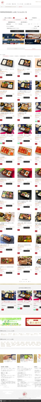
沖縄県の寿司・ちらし (22, 333)
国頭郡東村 (12, 343)
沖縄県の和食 (10, 333)
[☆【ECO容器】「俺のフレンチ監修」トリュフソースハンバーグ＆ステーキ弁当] (7, 129)
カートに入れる (26, 73)
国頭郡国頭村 (2, 343)
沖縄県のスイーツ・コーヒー (34, 334)
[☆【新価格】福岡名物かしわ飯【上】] (7, 107)
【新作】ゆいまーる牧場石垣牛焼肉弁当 (7, 268)
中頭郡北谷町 (8, 345)
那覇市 (30, 345)
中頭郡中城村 (13, 345)
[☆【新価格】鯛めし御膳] (25, 107)
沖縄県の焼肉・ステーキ (29, 333)
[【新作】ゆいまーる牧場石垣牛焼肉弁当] (7, 261)
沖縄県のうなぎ (15, 333)
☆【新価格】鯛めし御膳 (22, 113)
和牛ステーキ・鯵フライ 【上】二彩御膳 (7, 70)
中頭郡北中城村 (3, 345)
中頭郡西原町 (18, 345)
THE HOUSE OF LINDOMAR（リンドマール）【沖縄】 (24, 94)
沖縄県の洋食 (36, 333)
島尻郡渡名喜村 (14, 344)
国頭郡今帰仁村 (8, 343)
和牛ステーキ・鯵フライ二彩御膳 (24, 69)
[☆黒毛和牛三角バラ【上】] (25, 173)
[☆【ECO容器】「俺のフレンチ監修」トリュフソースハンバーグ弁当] (25, 129)
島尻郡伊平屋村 (33, 343)
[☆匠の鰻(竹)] (25, 151)
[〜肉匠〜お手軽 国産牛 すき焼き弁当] (25, 217)
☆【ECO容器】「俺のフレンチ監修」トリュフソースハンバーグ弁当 (24, 136)
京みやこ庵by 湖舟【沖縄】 (21, 268)
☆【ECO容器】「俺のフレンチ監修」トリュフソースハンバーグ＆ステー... (7, 136)
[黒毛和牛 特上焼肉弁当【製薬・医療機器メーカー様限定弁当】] (25, 195)
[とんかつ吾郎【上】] (7, 85)
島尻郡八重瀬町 (30, 344)
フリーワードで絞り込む (10, 26)
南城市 (33, 345)
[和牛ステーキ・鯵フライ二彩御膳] (25, 63)
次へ (29, 281)
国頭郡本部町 (17, 343)
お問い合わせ (21, 400)
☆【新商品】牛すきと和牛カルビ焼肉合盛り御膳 (7, 224)
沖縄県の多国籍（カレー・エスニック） (6, 334)
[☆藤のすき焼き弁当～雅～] (7, 239)
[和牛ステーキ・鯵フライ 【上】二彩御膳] (7, 63)
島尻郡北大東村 (39, 343)
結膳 (2, 2)
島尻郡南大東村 (25, 344)
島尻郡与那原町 (36, 344)
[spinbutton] (4, 75)
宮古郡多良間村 (38, 345)
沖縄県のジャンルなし (4, 333)
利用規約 (25, 400)
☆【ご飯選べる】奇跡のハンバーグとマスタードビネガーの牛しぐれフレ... (24, 92)
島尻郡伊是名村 (28, 343)
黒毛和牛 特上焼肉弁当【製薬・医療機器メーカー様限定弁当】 (24, 202)
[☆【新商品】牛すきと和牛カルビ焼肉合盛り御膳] (7, 217)
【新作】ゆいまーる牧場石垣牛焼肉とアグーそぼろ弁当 (24, 246)
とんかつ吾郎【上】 (3, 91)
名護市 (27, 345)
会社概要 (10, 400)
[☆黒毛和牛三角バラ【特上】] (7, 173)
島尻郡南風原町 (19, 344)
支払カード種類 (36, 26)
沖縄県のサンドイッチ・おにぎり (24, 334)
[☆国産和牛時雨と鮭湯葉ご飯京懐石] (25, 261)
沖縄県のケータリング (16, 334)
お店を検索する (17, 31)
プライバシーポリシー (15, 400)
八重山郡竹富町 (3, 346)
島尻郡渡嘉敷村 (8, 344)
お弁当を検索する (32, 31)
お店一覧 (16, 48)
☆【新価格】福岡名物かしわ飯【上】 (7, 113)
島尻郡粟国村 (22, 343)
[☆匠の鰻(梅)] (7, 151)
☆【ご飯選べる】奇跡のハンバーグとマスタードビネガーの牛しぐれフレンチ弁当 (9, 302)
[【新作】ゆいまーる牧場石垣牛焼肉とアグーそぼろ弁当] (25, 239)
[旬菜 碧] (7, 195)
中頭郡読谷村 (23, 345)
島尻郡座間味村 (3, 344)
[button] (5, 74)
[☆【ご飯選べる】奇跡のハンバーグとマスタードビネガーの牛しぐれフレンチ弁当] (25, 85)
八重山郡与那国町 (8, 346)
